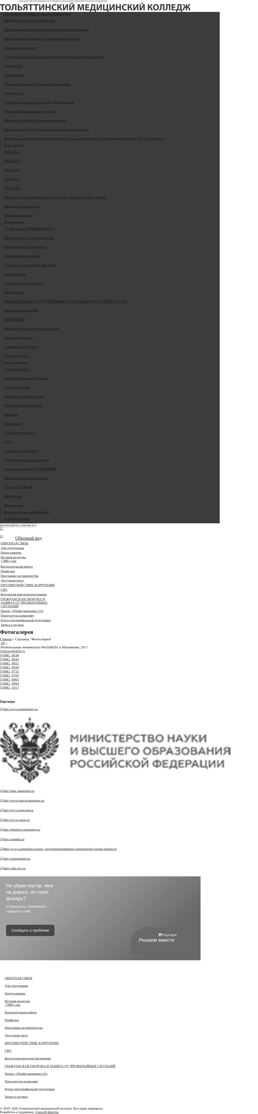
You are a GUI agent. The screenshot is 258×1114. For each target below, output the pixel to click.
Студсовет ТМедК (18, 487)
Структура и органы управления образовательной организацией (54, 57)
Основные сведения (19, 48)
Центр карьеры (11, 552)
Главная (6, 639)
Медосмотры (14, 292)
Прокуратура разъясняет (17, 615)
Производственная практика (26, 478)
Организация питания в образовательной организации (46, 30)
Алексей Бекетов (46, 1112)
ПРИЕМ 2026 (14, 320)
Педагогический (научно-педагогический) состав (42, 39)
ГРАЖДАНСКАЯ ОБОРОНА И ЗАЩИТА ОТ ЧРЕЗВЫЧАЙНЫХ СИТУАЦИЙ (24, 602)
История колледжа (13, 557)
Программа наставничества (19, 576)
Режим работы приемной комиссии (31, 329)
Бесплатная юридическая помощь (24, 594)
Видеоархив (13, 505)
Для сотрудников (12, 548)
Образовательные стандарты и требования (37, 84)
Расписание (13, 424)
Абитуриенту (13, 222)
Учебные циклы (16, 519)
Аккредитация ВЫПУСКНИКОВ (30, 469)
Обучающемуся (15, 363)
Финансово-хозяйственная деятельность (35, 120)
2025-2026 (12, 188)
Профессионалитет (19, 215)
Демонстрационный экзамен (26, 378)
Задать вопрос (15, 274)
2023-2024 (12, 170)
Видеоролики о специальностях (29, 238)
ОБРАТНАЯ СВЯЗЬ (14, 543)
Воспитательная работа (17, 566)
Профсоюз (8, 571)
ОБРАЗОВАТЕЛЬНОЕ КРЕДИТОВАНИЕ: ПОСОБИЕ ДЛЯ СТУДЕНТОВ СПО (65, 301)
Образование (14, 75)
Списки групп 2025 (19, 433)
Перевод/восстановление (23, 405)
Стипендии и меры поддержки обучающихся (39, 102)
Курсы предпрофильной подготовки (26, 620)
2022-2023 (12, 161)
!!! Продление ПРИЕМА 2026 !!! (29, 229)
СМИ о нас (9, 561)
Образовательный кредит (24, 396)
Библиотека (13, 496)
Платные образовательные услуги (30, 111)
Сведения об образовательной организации (36, 14)
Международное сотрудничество (29, 21)
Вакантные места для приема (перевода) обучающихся (46, 129)
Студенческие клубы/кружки (26, 460)
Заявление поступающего (24, 283)
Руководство (14, 93)
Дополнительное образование (26, 512)
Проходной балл (16, 356)
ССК (7, 442)
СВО (4, 589)
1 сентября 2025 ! (17, 369)
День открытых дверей (22, 256)
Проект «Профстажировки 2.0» (22, 611)
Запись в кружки (17, 387)
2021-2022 (12, 152)
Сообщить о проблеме (30, 930)
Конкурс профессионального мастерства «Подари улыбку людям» (55, 197)
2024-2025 (12, 179)
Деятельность (13, 145)
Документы (13, 66)
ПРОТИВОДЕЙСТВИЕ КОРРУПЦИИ (28, 585)
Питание (11, 415)
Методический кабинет (22, 206)
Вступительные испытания (25, 247)
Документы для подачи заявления (30, 265)
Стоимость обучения (20, 347)
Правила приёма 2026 (21, 310)
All (3, 643)
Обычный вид (28, 537)
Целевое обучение (18, 338)
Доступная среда (12, 580)
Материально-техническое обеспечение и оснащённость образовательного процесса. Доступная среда (84, 139)
